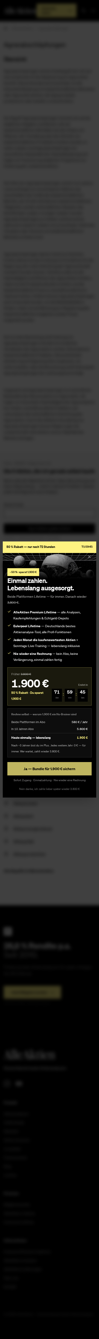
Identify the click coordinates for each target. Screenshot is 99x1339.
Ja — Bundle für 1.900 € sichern (49, 768)
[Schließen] (89, 557)
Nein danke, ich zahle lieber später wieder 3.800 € (49, 789)
